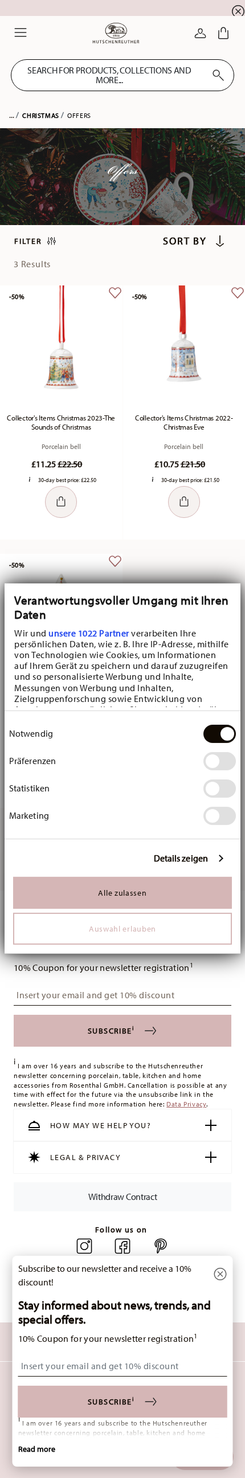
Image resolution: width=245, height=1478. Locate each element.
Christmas (40, 115)
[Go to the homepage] (116, 33)
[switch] (219, 761)
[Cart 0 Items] (223, 33)
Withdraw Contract (122, 1196)
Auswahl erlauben (122, 929)
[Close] (220, 1275)
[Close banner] (238, 11)
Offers (79, 115)
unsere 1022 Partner (88, 632)
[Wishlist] (115, 301)
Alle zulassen (122, 893)
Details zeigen (181, 858)
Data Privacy (186, 1104)
